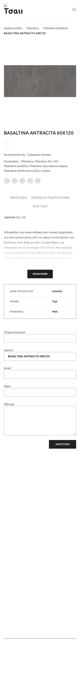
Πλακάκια (32, 28)
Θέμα (7, 386)
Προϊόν (8, 350)
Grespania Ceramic (39, 154)
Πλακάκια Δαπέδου (55, 28)
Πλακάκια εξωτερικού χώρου (48, 166)
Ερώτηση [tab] (40, 206)
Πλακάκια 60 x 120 (46, 161)
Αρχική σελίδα (13, 28)
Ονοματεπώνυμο (14, 332)
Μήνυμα (9, 404)
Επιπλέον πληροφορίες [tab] (50, 197)
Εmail (7, 368)
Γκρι (54, 301)
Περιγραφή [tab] (18, 197)
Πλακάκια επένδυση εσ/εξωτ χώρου (27, 170)
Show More (40, 274)
